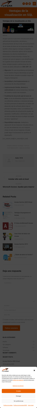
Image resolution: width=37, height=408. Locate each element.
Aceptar (18, 391)
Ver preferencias (18, 401)
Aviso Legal (30, 405)
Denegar (18, 396)
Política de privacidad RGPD (20, 405)
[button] (34, 370)
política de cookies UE (18, 380)
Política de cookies (8, 405)
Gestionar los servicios (18, 385)
